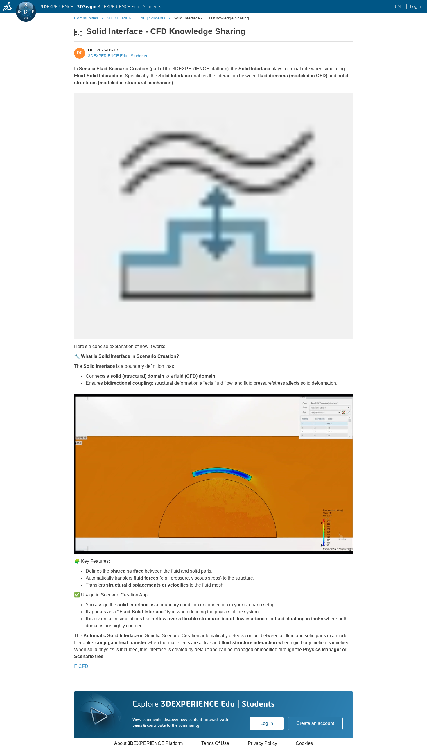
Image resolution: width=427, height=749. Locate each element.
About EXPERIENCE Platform (148, 743)
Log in (266, 723)
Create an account (315, 723)
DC (91, 50)
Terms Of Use (215, 743)
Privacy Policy (262, 743)
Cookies (304, 743)
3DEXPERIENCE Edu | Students (117, 55)
